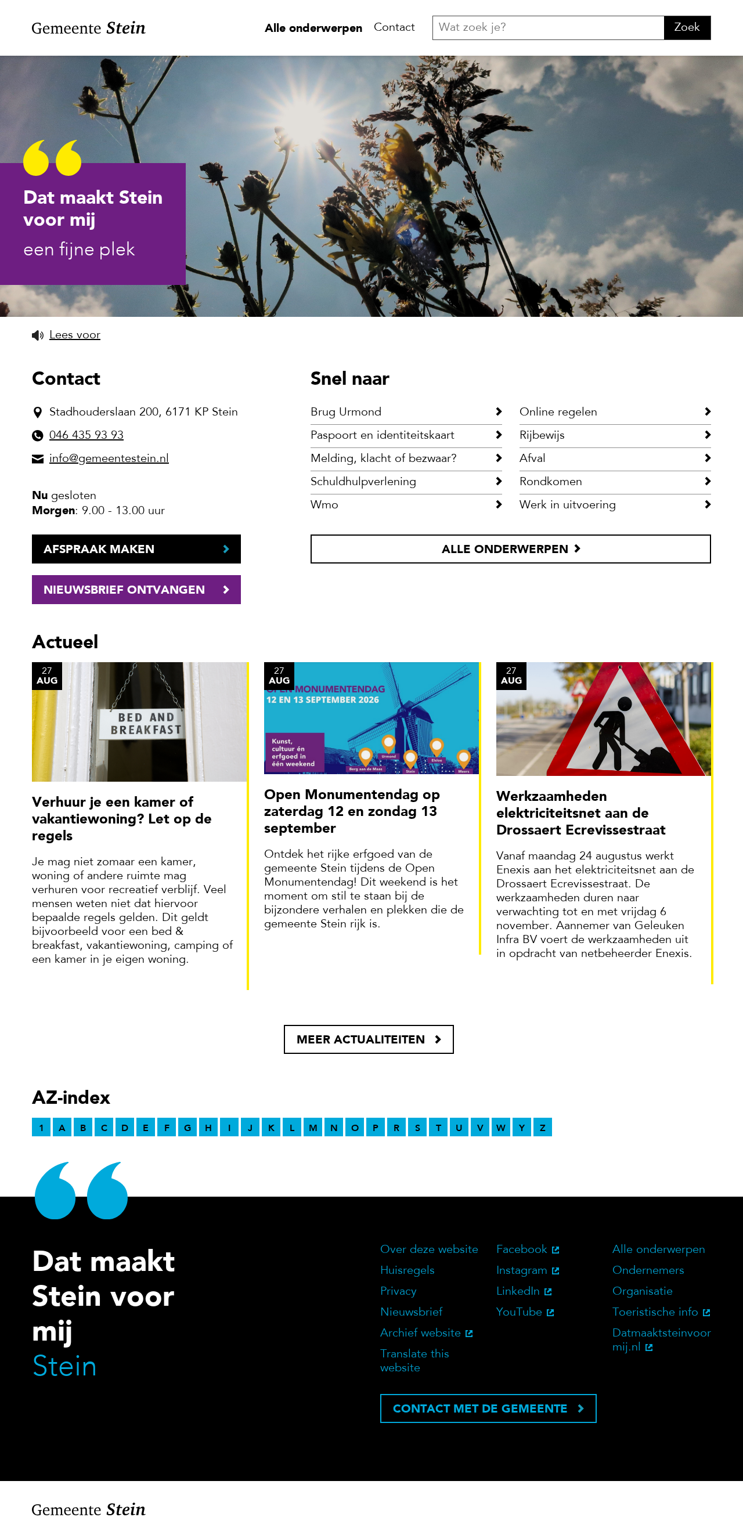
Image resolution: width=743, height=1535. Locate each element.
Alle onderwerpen (313, 28)
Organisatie (642, 1292)
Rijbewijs (542, 436)
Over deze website (429, 1250)
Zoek (687, 28)
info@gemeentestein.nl (109, 459)
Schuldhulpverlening (363, 482)
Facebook (521, 1250)
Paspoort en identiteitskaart (383, 436)
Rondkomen (551, 482)
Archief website (420, 1333)
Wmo (324, 505)
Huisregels (407, 1271)
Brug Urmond (346, 412)
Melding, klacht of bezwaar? (384, 459)
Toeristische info (655, 1313)
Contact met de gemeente (480, 1408)
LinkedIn (518, 1292)
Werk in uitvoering (568, 505)
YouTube (519, 1313)
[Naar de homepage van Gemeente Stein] (89, 28)
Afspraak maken (99, 549)
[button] (66, 335)
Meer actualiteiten (361, 1039)
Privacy (398, 1292)
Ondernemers (648, 1271)
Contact (394, 28)
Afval (533, 459)
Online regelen (558, 412)
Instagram (521, 1271)
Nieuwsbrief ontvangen (124, 590)
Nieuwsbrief (411, 1313)
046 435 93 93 (86, 436)
